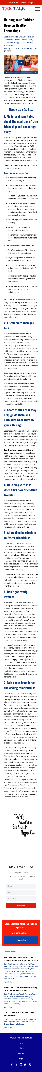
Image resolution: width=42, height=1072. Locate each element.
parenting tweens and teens (14, 1021)
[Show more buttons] (36, 72)
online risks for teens (12, 974)
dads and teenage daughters (15, 999)
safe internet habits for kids (20, 976)
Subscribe (21, 906)
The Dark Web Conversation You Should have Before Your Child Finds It (21, 959)
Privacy (21, 1048)
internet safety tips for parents (22, 971)
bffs (20, 37)
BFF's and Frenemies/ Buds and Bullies (20, 311)
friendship (8, 42)
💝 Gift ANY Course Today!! (21, 2)
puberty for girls (15, 1001)
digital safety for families (24, 966)
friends (17, 39)
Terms (21, 1043)
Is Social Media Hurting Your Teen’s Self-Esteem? (20, 1014)
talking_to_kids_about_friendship (18, 48)
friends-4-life (26, 39)
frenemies (8, 39)
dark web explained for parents (15, 964)
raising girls (26, 1001)
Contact (21, 1053)
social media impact (17, 1024)
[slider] (21, 72)
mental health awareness (27, 1019)
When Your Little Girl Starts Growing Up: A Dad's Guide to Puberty (20, 989)
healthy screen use (11, 1019)
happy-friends (20, 42)
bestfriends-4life (11, 37)
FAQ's (21, 1058)
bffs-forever (28, 37)
